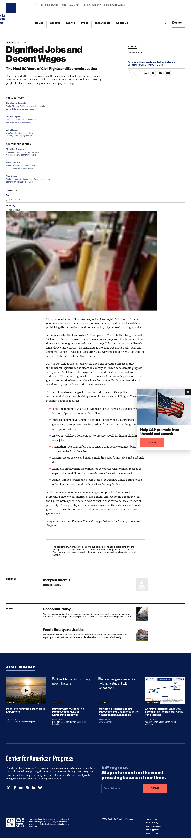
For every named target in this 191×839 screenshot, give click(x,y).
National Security (91, 4)
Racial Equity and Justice (64, 630)
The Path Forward (48, 4)
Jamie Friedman (151, 722)
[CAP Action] (16, 822)
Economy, (150, 65)
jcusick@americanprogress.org (19, 136)
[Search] (164, 24)
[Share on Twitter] (131, 73)
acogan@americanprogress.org (19, 182)
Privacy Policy (152, 823)
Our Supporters (152, 830)
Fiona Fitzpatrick (13, 722)
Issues (39, 22)
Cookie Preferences (154, 833)
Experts (55, 22)
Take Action (102, 22)
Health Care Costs (114, 4)
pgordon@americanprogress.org (19, 168)
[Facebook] (14, 788)
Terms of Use (151, 819)
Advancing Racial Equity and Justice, (146, 62)
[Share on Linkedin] (146, 73)
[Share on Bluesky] (153, 73)
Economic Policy (57, 609)
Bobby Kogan (164, 722)
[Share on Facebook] (138, 73)
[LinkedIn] (33, 788)
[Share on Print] (168, 73)
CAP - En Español (153, 826)
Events (70, 22)
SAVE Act (74, 4)
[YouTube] (21, 788)
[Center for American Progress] (11, 14)
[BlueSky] (40, 788)
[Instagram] (27, 788)
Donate (177, 22)
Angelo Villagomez (28, 722)
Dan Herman (71, 722)
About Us (122, 22)
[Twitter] (8, 788)
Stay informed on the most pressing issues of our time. (133, 772)
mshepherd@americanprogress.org (21, 155)
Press (84, 22)
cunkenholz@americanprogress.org (21, 109)
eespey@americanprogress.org (19, 122)
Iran (63, 4)
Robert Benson (58, 722)
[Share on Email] (161, 73)
